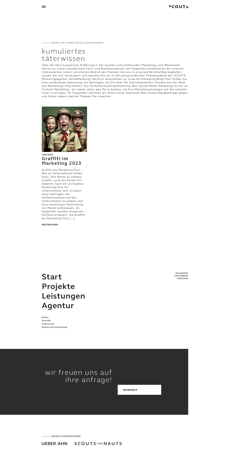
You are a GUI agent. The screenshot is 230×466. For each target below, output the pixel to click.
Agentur (58, 305)
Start (52, 277)
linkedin (182, 278)
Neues (45, 317)
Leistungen (63, 296)
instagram (181, 276)
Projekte (58, 286)
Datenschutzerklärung (54, 327)
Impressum (48, 324)
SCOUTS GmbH (178, 6)
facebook (182, 273)
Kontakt (46, 320)
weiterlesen (50, 224)
